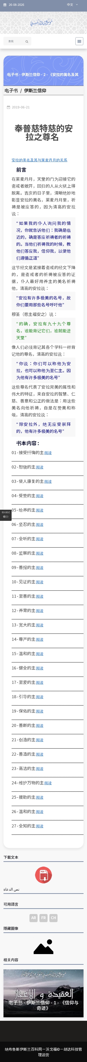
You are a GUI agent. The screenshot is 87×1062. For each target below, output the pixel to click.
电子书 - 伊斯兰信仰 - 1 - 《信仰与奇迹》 (44, 1005)
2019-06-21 (21, 107)
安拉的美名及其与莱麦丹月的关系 (39, 160)
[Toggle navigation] (78, 41)
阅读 (48, 452)
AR (33, 917)
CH (53, 917)
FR (43, 917)
